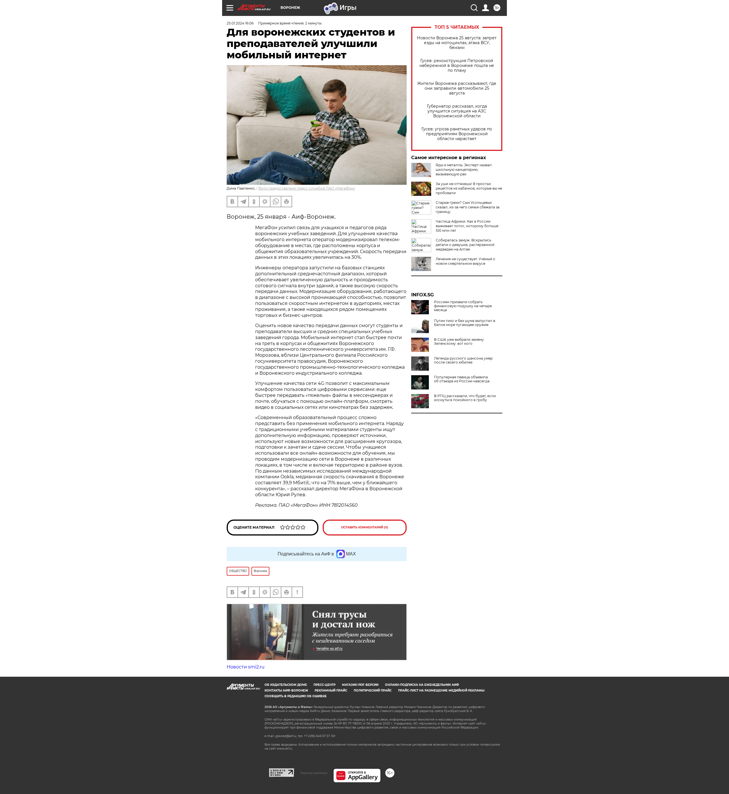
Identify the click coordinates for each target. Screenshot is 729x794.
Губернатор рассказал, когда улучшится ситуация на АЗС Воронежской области (457, 111)
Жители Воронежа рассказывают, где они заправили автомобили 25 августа (456, 88)
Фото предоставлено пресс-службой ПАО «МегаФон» (306, 188)
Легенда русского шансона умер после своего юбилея (463, 360)
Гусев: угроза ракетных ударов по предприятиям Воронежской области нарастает (456, 134)
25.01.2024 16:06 (240, 23)
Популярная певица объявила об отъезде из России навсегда (462, 379)
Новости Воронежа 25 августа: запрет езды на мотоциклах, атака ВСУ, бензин (457, 43)
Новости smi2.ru (246, 667)
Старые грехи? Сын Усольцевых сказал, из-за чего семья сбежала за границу (467, 207)
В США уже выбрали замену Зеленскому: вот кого (459, 342)
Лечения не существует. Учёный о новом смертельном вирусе (465, 261)
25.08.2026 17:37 (240, 684)
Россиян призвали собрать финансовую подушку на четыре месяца (463, 306)
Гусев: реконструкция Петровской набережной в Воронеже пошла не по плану (456, 65)
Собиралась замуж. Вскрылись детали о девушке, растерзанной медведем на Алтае (465, 244)
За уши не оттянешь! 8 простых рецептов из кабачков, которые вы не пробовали (469, 188)
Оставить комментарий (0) (364, 527)
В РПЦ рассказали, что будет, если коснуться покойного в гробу (465, 398)
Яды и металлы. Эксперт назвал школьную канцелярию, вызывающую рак (464, 169)
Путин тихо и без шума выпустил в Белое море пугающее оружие (464, 323)
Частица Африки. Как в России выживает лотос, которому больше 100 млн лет (467, 226)
